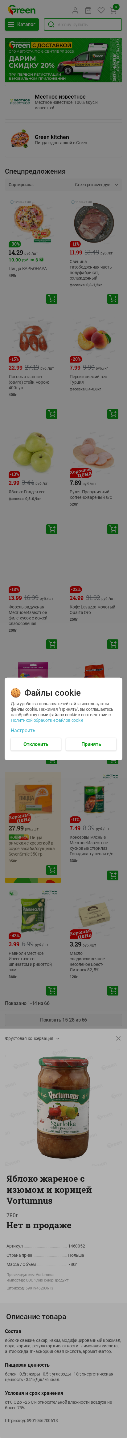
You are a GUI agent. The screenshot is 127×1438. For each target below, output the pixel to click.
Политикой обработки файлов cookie (47, 720)
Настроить (23, 730)
